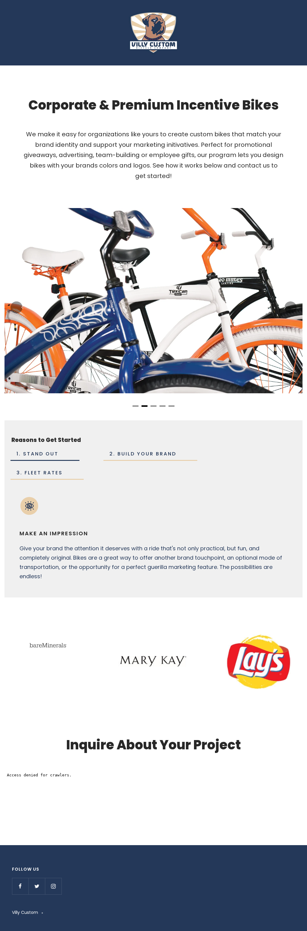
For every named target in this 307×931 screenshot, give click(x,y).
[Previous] (16, 307)
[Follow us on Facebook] (20, 886)
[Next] (291, 307)
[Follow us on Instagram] (53, 886)
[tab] (136, 406)
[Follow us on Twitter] (36, 886)
